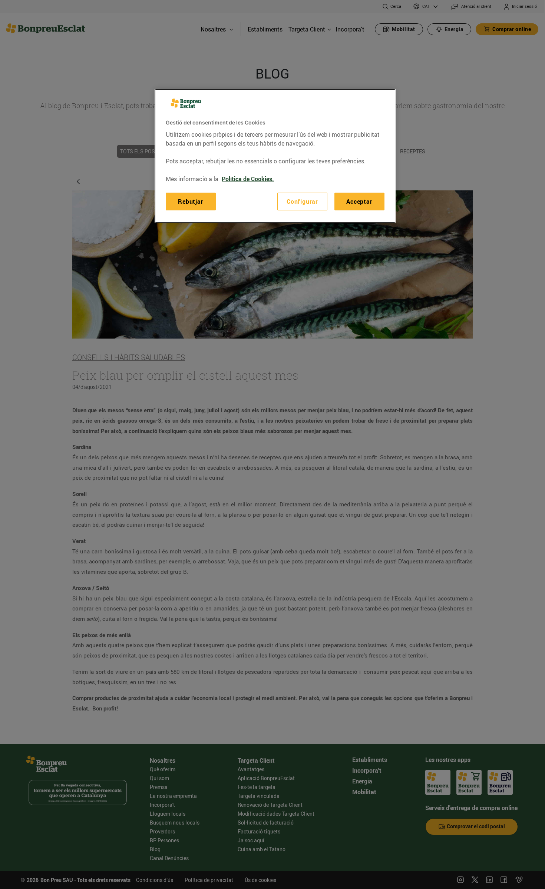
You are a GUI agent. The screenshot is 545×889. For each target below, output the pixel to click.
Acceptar (359, 201)
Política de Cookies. (248, 179)
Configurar (302, 201)
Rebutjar (190, 201)
